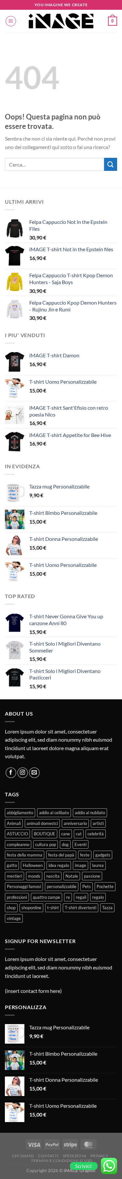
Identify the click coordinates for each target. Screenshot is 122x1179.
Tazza (107, 907)
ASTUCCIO (17, 833)
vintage (14, 918)
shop (11, 907)
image (80, 865)
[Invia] (110, 164)
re (68, 897)
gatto (12, 865)
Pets (86, 886)
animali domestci (42, 823)
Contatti (48, 1155)
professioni (17, 897)
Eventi (81, 844)
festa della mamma (24, 854)
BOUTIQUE (44, 833)
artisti (98, 823)
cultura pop (45, 844)
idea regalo (58, 865)
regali (81, 897)
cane (65, 833)
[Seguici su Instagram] (22, 772)
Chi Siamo (23, 1155)
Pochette (105, 886)
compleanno (18, 844)
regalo (98, 897)
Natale (71, 876)
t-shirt (53, 907)
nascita (53, 876)
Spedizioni (75, 1155)
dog (65, 844)
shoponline (31, 907)
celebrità (96, 833)
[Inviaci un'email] (34, 772)
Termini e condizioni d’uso (62, 1160)
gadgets (102, 854)
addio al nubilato (90, 812)
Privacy (99, 1155)
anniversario (75, 823)
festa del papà (61, 854)
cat (79, 833)
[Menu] (11, 21)
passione (92, 876)
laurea (98, 865)
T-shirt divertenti (80, 907)
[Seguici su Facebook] (11, 772)
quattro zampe (46, 897)
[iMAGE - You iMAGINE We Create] (61, 21)
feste (84, 854)
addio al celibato (54, 812)
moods (34, 876)
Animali (14, 823)
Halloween (33, 865)
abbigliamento (20, 812)
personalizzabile (61, 886)
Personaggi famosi (24, 886)
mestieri (14, 876)
